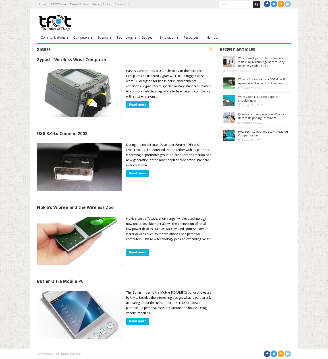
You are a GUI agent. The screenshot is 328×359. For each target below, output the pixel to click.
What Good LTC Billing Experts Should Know (258, 98)
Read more (137, 104)
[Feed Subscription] (210, 49)
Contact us (122, 4)
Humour (212, 37)
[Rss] (280, 4)
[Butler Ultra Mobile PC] (79, 315)
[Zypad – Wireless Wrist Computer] (79, 93)
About (43, 4)
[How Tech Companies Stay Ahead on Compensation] (229, 135)
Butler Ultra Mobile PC (60, 281)
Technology (124, 37)
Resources (191, 37)
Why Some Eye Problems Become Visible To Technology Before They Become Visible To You (261, 62)
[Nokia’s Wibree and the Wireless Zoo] (79, 241)
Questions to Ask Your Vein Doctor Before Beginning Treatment (261, 116)
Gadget (146, 37)
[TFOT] (56, 21)
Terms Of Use (79, 4)
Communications (53, 37)
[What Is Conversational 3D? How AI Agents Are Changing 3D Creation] (229, 83)
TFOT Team (58, 4)
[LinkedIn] (287, 4)
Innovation (167, 37)
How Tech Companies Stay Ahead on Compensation (263, 133)
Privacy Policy (101, 4)
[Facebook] (267, 4)
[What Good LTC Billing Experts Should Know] (229, 100)
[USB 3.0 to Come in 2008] (79, 167)
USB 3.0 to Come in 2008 (62, 133)
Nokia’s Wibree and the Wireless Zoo (75, 207)
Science (103, 37)
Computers (81, 37)
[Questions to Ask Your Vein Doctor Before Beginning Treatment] (229, 117)
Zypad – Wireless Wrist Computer (72, 59)
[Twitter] (273, 4)
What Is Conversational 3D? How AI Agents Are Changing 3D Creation (261, 81)
